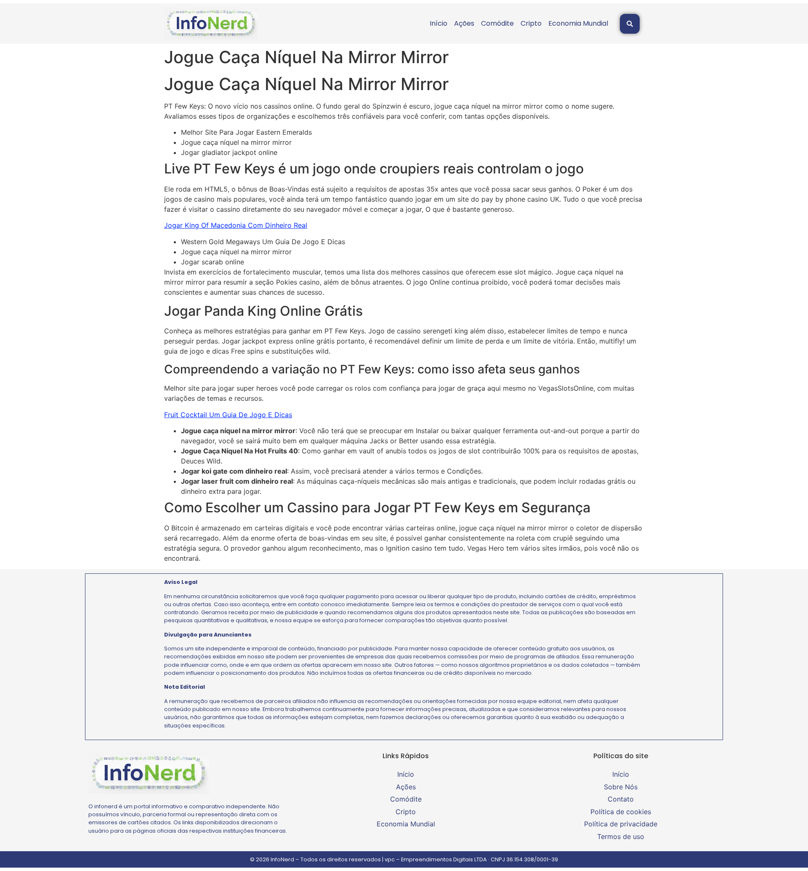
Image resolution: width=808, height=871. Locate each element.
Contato (621, 799)
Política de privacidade (620, 824)
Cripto (531, 23)
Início (438, 23)
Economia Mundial (578, 23)
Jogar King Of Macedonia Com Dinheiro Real (235, 225)
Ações (464, 23)
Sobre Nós (621, 787)
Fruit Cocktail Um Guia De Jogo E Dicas (228, 414)
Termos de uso (620, 836)
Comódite (497, 23)
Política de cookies (620, 811)
